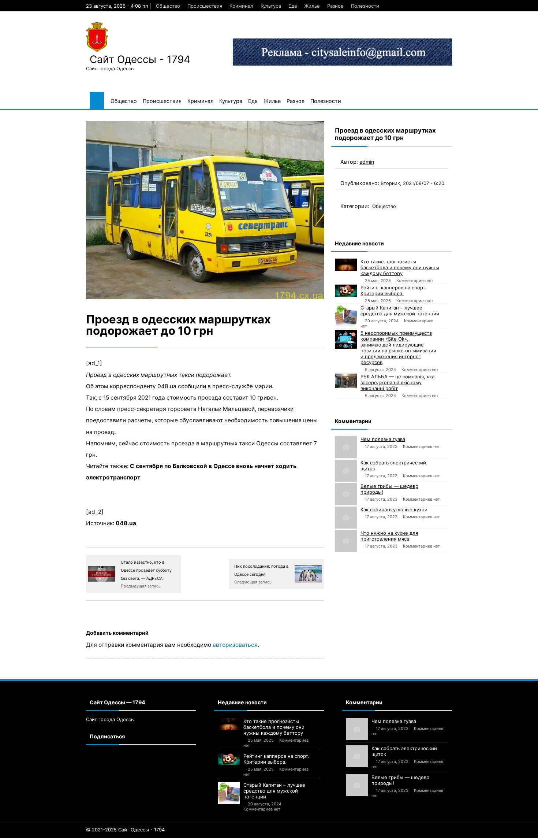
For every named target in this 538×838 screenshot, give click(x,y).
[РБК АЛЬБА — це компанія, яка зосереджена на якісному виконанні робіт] (346, 381)
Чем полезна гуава (382, 439)
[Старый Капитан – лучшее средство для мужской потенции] (346, 316)
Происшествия (204, 6)
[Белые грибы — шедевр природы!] (346, 494)
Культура (271, 6)
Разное (335, 6)
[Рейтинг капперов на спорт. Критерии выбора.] (346, 291)
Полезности (365, 6)
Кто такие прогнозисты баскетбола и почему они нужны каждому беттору (399, 267)
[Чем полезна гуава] (346, 447)
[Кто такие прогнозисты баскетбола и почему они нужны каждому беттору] (346, 265)
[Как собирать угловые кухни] (346, 518)
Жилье (312, 6)
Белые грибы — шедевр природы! (389, 489)
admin (366, 162)
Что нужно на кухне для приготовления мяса (389, 536)
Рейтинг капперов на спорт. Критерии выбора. (393, 290)
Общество (168, 6)
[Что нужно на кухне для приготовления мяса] (346, 541)
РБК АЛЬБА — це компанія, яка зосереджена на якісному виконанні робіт (397, 382)
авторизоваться (235, 644)
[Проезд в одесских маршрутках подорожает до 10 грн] (205, 210)
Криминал (241, 6)
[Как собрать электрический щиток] (346, 471)
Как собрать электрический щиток (393, 465)
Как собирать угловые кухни (393, 509)
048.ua (126, 523)
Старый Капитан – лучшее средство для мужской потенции (399, 310)
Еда (292, 6)
